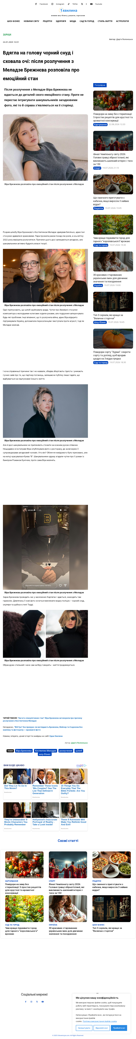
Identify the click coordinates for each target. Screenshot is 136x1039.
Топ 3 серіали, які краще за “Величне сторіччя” (107, 929)
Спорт (97, 168)
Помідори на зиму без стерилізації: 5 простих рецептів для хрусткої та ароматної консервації (113, 117)
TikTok (75, 4)
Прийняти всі (119, 1028)
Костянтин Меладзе (45, 750)
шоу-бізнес (45, 754)
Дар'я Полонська (124, 39)
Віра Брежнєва (24, 750)
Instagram (60, 4)
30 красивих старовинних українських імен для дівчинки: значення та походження (110, 278)
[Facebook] (36, 4)
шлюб (79, 750)
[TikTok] (69, 4)
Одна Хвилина (56, 736)
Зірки (7, 34)
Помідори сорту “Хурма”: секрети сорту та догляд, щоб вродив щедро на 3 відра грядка (111, 355)
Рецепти (98, 208)
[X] (82, 4)
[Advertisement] (45, 209)
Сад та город (100, 245)
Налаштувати (84, 1028)
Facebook (44, 4)
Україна (98, 285)
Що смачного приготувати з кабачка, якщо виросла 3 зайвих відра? (111, 201)
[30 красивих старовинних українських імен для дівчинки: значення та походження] (113, 261)
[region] (101, 1013)
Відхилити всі (102, 1028)
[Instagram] (52, 4)
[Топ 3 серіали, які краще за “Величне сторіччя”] (113, 302)
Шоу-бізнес (100, 322)
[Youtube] (91, 4)
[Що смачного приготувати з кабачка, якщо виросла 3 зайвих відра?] (113, 184)
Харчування (100, 124)
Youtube (98, 4)
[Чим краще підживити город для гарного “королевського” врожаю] (113, 225)
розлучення (66, 750)
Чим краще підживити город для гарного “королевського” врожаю (21, 931)
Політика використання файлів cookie (100, 1021)
